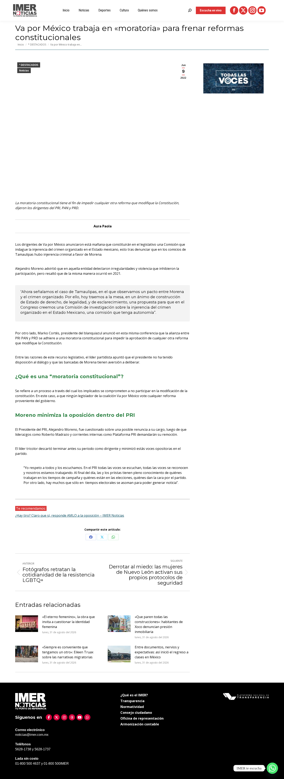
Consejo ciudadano (136, 712)
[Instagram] (64, 717)
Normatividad (132, 707)
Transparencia (132, 701)
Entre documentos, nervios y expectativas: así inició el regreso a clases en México (161, 652)
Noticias (24, 70)
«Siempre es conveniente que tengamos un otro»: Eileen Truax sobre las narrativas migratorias (67, 652)
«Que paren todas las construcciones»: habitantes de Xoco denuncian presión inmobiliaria (159, 624)
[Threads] (72, 717)
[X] (56, 717)
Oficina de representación (142, 718)
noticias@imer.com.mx (31, 734)
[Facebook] (49, 717)
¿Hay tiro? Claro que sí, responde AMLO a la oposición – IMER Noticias (69, 515)
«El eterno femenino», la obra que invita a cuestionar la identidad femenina (68, 622)
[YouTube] (80, 717)
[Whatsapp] (272, 768)
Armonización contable (139, 724)
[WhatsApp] (87, 717)
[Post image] (26, 623)
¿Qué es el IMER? (134, 695)
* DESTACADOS (28, 65)
